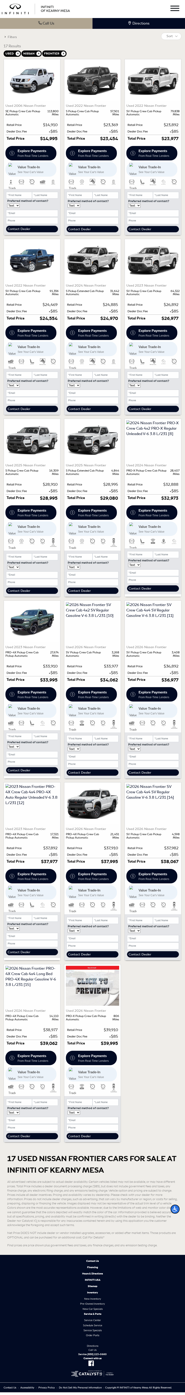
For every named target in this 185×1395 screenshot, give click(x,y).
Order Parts (92, 1335)
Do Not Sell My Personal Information (80, 1387)
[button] (175, 1209)
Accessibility (27, 1387)
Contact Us (92, 1261)
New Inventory (92, 1298)
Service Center (92, 1320)
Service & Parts (92, 1313)
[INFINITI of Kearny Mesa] (36, 8)
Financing (92, 1267)
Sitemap (92, 1286)
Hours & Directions (92, 1273)
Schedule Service (92, 1325)
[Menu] (175, 9)
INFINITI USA (92, 1279)
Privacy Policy (46, 1387)
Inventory (92, 1292)
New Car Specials (93, 1309)
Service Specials (92, 1330)
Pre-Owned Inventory (92, 1303)
